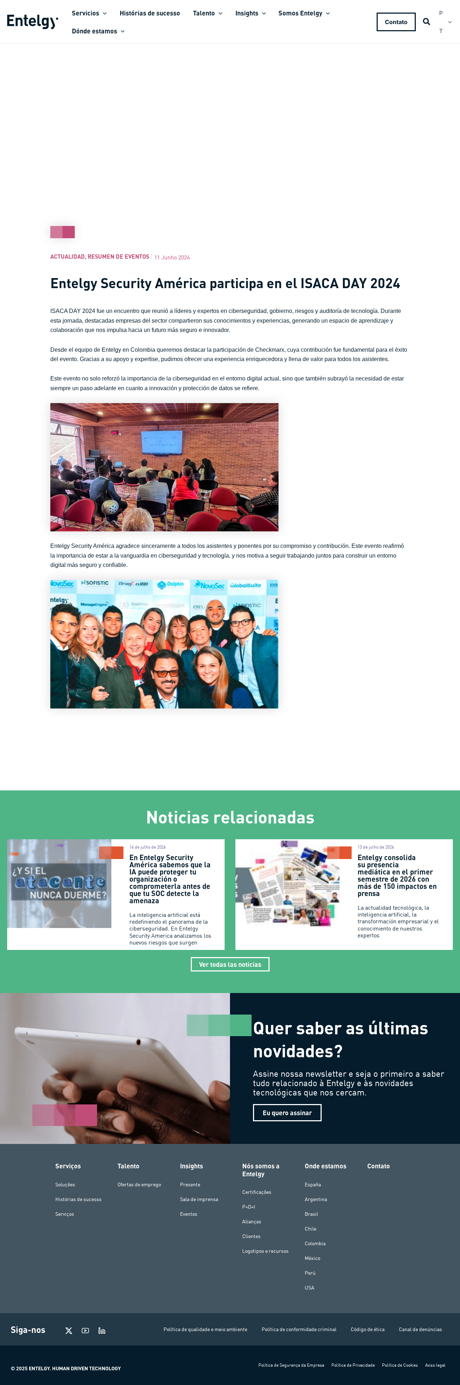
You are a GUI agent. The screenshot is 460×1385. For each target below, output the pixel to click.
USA (309, 1287)
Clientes (251, 1236)
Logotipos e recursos (265, 1251)
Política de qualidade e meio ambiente (205, 1329)
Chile (310, 1228)
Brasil (311, 1214)
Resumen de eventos (118, 256)
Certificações (256, 1192)
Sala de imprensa (199, 1199)
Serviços (64, 1214)
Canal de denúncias (420, 1329)
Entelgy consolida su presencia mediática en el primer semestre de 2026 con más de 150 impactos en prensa (397, 875)
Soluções (65, 1184)
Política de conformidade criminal (299, 1329)
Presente (190, 1184)
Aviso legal (435, 1365)
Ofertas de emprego (139, 1184)
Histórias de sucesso (78, 1199)
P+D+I (248, 1207)
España (313, 1184)
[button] (103, 13)
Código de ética (368, 1329)
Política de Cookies (400, 1365)
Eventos (188, 1214)
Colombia (315, 1243)
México (312, 1258)
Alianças (251, 1221)
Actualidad (67, 256)
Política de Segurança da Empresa (291, 1365)
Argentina (316, 1199)
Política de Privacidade (353, 1365)
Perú (310, 1273)
